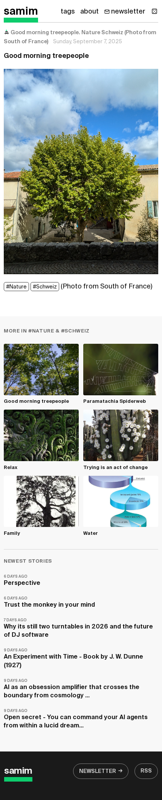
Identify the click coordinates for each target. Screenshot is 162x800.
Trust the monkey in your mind (49, 602)
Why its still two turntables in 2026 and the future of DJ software (78, 628)
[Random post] (154, 11)
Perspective (22, 580)
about (89, 11)
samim (21, 11)
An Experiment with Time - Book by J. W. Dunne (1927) (73, 658)
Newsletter (97, 771)
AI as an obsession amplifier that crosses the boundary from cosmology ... (71, 689)
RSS (146, 771)
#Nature (16, 287)
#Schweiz (45, 287)
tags (68, 11)
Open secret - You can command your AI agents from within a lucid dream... (76, 719)
